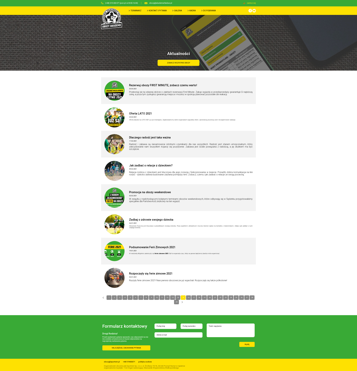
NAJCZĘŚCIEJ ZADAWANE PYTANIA (126, 348)
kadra (192, 10)
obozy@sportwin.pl (112, 362)
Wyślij (247, 344)
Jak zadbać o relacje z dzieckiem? (151, 165)
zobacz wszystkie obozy (178, 63)
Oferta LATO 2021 (140, 113)
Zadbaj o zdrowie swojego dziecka (151, 219)
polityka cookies (145, 362)
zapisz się (251, 3)
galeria (178, 10)
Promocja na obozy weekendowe (150, 192)
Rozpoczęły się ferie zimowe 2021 (151, 273)
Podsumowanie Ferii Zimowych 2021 (152, 247)
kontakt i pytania (157, 10)
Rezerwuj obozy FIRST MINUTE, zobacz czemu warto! (163, 85)
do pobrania (209, 10)
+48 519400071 (129, 362)
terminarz (135, 10)
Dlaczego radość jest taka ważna (150, 137)
